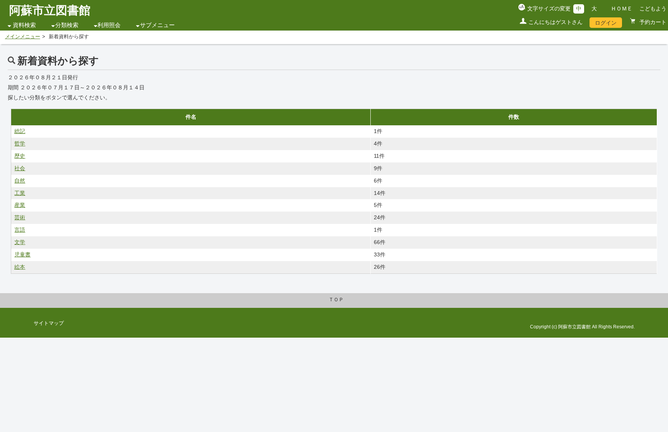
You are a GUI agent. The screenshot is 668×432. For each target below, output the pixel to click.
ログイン (606, 23)
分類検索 (66, 25)
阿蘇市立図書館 (49, 10)
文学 (19, 242)
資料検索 (24, 25)
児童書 (22, 254)
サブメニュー (157, 25)
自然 (19, 181)
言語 (19, 230)
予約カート (652, 22)
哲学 (19, 143)
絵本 (19, 267)
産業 (19, 205)
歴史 (19, 156)
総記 (19, 131)
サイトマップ (49, 323)
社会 (19, 168)
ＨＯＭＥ (621, 8)
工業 (19, 193)
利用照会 (109, 25)
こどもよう (652, 8)
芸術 (19, 217)
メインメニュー (22, 36)
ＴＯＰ (336, 299)
